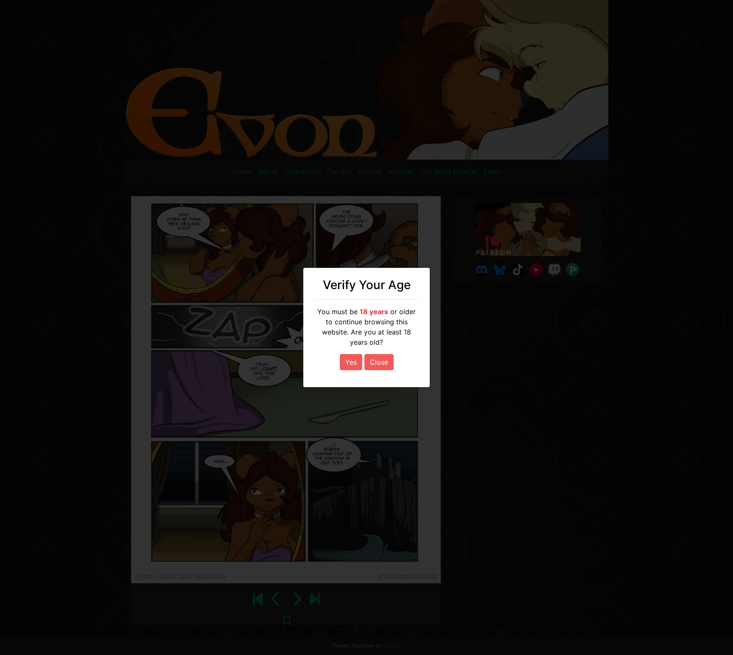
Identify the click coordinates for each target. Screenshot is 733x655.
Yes (351, 362)
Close (379, 362)
